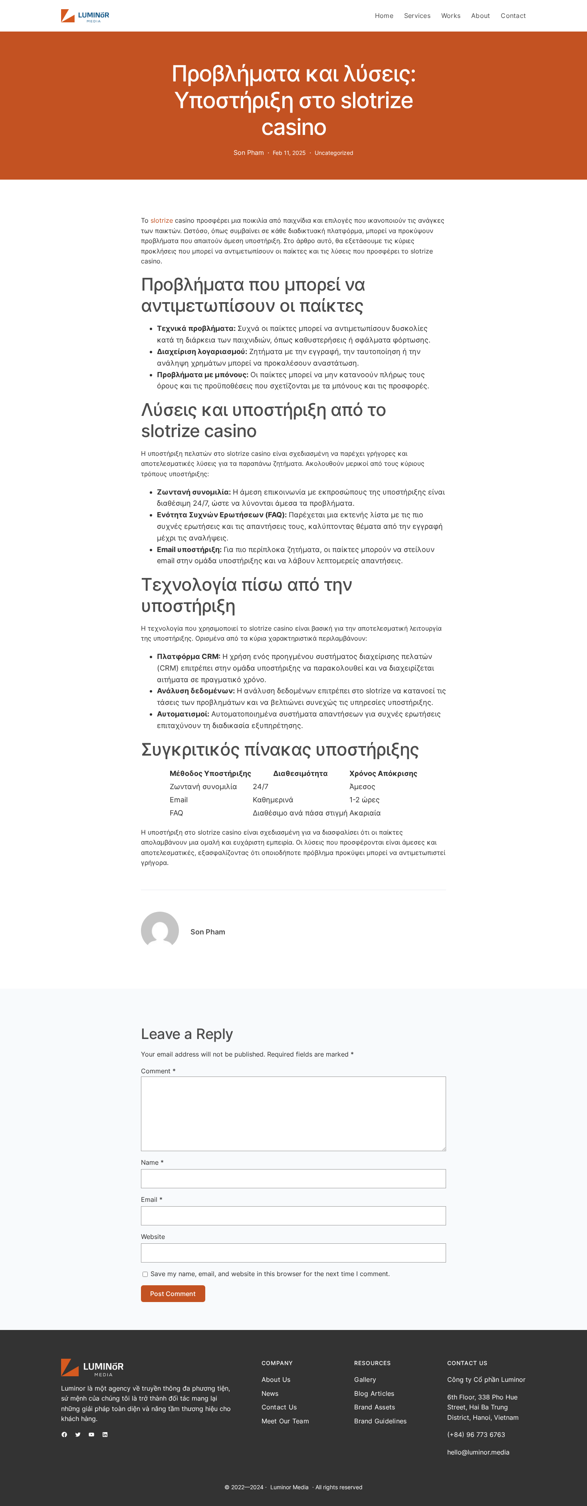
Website (153, 1237)
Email (152, 1199)
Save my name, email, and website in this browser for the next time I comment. (270, 1274)
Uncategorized (334, 152)
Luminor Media (289, 1487)
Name (152, 1162)
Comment (158, 1071)
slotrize (162, 220)
